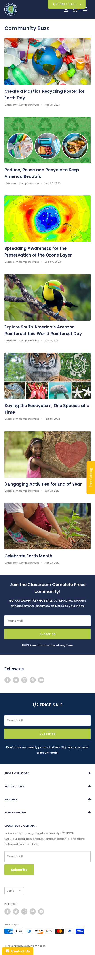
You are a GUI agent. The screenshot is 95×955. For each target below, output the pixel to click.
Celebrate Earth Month (28, 556)
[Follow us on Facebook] (7, 680)
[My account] (66, 9)
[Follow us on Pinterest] (33, 680)
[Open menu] (85, 9)
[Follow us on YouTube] (41, 680)
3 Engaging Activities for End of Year (43, 484)
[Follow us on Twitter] (16, 680)
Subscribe (47, 634)
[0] (75, 9)
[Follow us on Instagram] (24, 680)
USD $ (10, 891)
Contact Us (19, 951)
